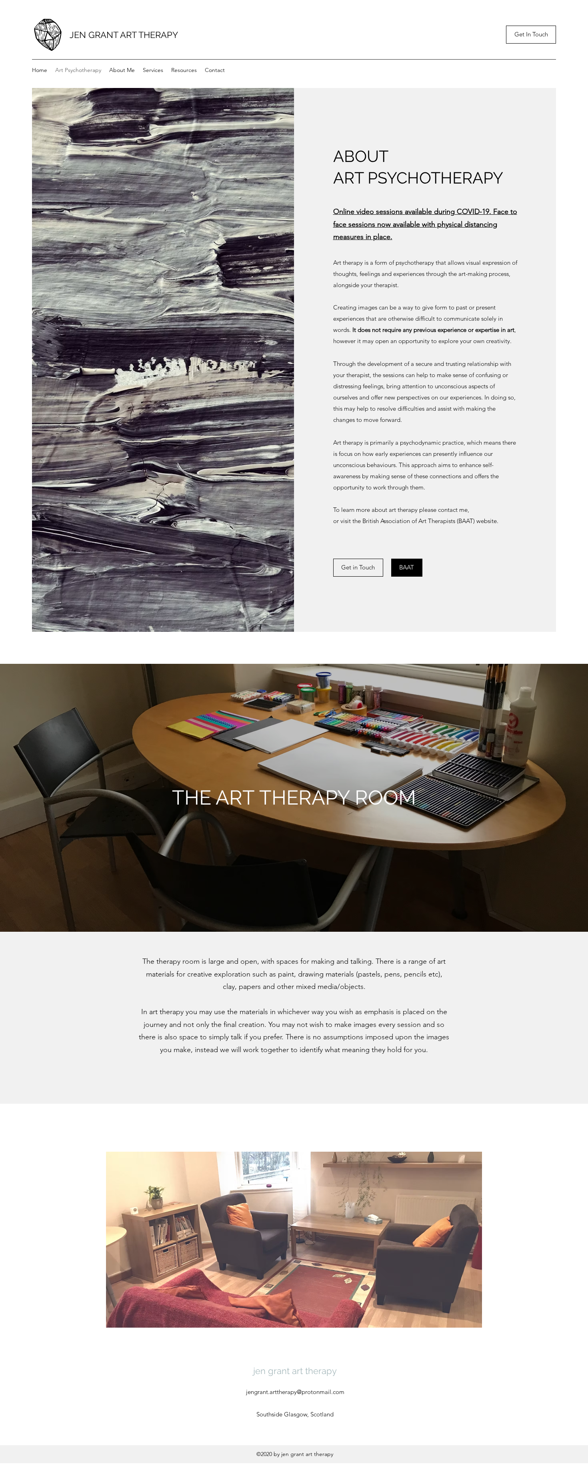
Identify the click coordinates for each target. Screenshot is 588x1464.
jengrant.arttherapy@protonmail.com (295, 1392)
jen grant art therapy (295, 1371)
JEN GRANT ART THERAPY (124, 35)
